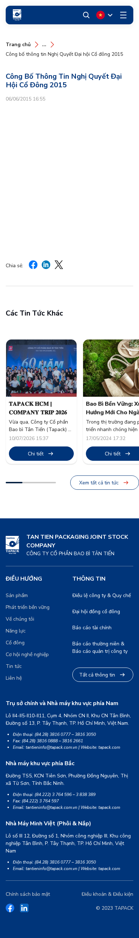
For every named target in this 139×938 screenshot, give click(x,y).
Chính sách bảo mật (28, 894)
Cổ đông (15, 642)
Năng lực (16, 630)
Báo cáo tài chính (92, 627)
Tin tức (14, 666)
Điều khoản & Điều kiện (107, 894)
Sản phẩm (17, 595)
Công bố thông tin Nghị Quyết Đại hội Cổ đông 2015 (64, 54)
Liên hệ (14, 678)
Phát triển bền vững (28, 607)
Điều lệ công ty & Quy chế (101, 595)
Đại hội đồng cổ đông (96, 611)
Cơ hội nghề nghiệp (27, 654)
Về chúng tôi (20, 619)
